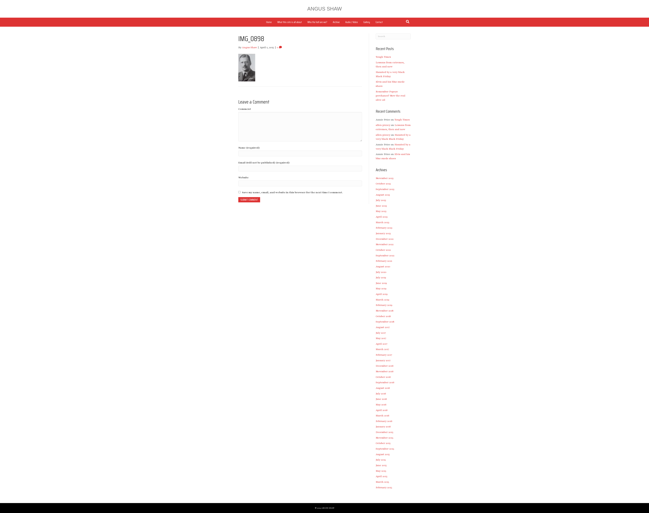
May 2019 (381, 288)
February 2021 (384, 261)
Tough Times (383, 57)
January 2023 (383, 233)
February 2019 (384, 305)
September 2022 (385, 255)
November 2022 (384, 244)
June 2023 (381, 205)
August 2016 (383, 388)
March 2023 (382, 222)
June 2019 (381, 283)
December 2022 (384, 239)
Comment (244, 109)
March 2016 (382, 415)
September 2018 (385, 321)
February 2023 (384, 227)
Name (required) (249, 147)
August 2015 (383, 454)
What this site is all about (289, 22)
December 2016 (384, 365)
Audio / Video (351, 22)
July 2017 (381, 332)
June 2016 (381, 399)
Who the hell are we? (317, 22)
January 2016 (383, 426)
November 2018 (384, 310)
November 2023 (384, 178)
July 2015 (381, 459)
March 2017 (382, 349)
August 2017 (383, 327)
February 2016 (384, 421)
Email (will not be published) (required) (264, 162)
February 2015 (384, 487)
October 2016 (383, 377)
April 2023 (382, 216)
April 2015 (381, 476)
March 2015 (382, 482)
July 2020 (381, 272)
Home (269, 22)
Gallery (366, 22)
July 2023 (381, 200)
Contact (379, 22)
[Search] (408, 22)
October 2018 (383, 316)
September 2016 (385, 382)
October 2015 (383, 443)
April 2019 (382, 294)
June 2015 (381, 465)
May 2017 (381, 338)
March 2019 (382, 299)
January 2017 (383, 360)
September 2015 (385, 448)
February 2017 (384, 354)
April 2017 (381, 343)
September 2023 (385, 189)
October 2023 (383, 183)
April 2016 (382, 410)
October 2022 (383, 250)
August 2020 (383, 266)
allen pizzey (383, 125)
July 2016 (381, 393)
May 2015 (381, 471)
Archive (336, 22)
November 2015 (384, 437)
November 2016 (384, 371)
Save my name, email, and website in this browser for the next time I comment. (292, 192)
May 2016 (381, 404)
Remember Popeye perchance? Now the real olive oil (390, 96)
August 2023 (383, 194)
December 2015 (384, 432)
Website (243, 177)
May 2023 (381, 211)
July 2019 (381, 277)
